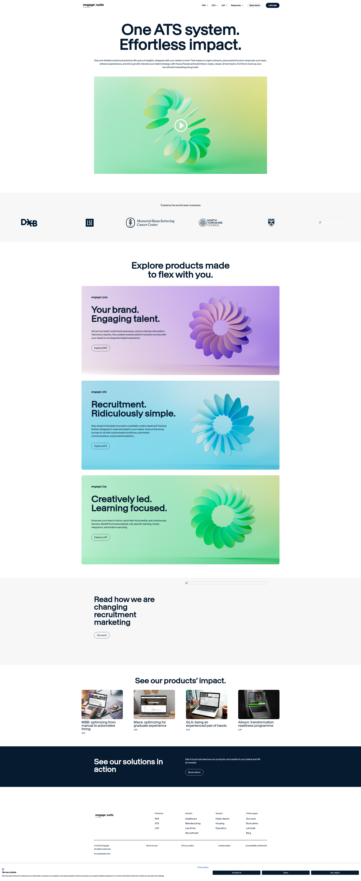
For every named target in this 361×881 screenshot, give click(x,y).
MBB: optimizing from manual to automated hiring (99, 725)
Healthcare (191, 818)
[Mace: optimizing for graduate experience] (154, 704)
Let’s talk (273, 5)
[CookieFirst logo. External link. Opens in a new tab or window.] (3, 869)
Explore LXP (100, 537)
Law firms (190, 828)
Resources (236, 5)
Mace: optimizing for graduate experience (150, 724)
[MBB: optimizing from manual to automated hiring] (102, 704)
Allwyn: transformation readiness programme (256, 724)
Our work (102, 635)
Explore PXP (100, 348)
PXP (204, 5)
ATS (213, 5)
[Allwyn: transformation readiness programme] (258, 704)
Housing (220, 823)
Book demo (254, 5)
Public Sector (223, 818)
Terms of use (152, 845)
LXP (223, 5)
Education (221, 828)
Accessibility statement (256, 845)
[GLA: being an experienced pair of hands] (206, 704)
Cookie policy (224, 845)
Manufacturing (193, 823)
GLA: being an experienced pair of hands (206, 724)
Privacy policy (187, 845)
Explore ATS (100, 446)
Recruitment (191, 833)
